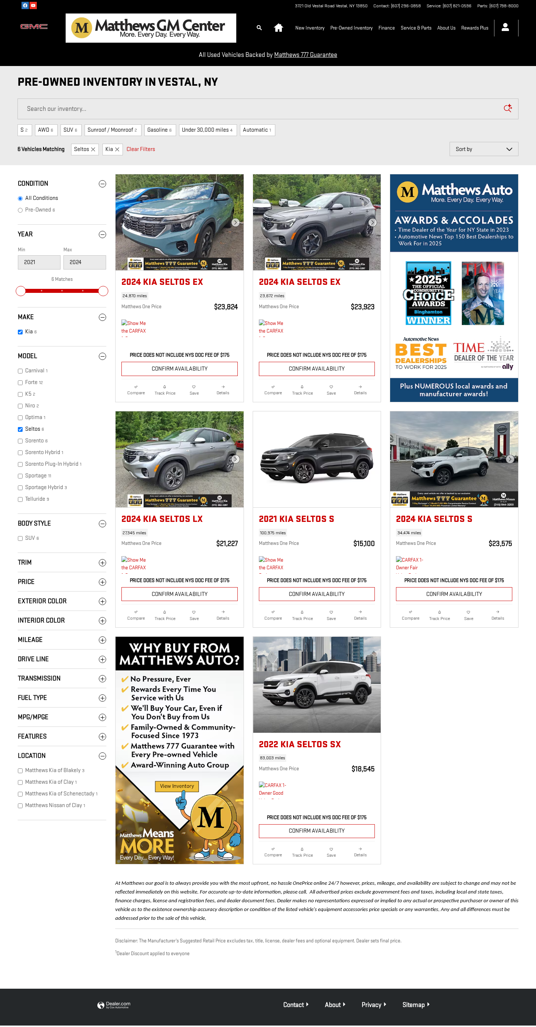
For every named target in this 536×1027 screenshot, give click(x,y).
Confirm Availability (179, 368)
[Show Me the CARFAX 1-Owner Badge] (135, 328)
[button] (179, 295)
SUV (70, 130)
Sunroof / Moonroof (112, 130)
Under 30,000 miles (207, 130)
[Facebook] (25, 5)
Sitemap (414, 1005)
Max (67, 250)
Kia (109, 149)
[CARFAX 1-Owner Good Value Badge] (272, 790)
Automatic (257, 130)
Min (21, 250)
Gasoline (159, 130)
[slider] (21, 291)
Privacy (371, 1005)
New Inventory (310, 28)
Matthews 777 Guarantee (305, 55)
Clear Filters (141, 149)
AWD (45, 130)
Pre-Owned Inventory (351, 28)
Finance (386, 28)
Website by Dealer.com (113, 1005)
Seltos (81, 149)
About (333, 1005)
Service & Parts (416, 28)
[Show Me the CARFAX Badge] (272, 565)
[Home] (36, 28)
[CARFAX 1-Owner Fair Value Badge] (409, 565)
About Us (446, 28)
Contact (293, 1005)
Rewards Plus (474, 28)
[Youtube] (33, 5)
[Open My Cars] (503, 28)
